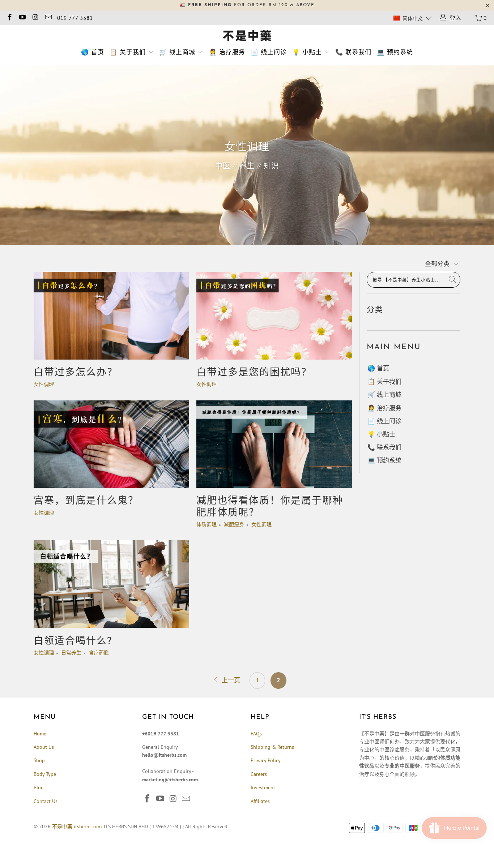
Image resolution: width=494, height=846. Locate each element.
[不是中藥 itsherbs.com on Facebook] (9, 17)
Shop (39, 760)
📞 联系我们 (353, 52)
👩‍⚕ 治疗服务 (227, 52)
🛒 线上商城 (177, 52)
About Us (44, 747)
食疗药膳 (99, 652)
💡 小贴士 (307, 52)
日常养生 (71, 652)
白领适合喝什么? (73, 642)
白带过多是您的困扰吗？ (254, 373)
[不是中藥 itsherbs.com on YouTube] (22, 17)
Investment (263, 787)
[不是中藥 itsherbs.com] (247, 36)
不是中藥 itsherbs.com (77, 826)
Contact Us (46, 801)
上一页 (230, 680)
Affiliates (260, 801)
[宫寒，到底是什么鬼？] (111, 444)
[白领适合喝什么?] (111, 584)
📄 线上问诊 (269, 52)
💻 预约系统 (395, 52)
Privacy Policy (266, 760)
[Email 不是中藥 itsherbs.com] (48, 17)
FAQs (256, 733)
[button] (412, 18)
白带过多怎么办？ (76, 373)
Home (40, 733)
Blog (39, 787)
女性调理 (44, 384)
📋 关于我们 (128, 52)
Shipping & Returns (272, 747)
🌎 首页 (92, 52)
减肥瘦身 (234, 524)
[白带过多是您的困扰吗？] (274, 315)
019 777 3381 (75, 17)
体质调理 (206, 524)
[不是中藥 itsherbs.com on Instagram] (35, 17)
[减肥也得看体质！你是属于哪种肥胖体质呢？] (274, 444)
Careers (259, 774)
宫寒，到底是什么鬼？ (86, 501)
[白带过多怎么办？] (111, 315)
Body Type (45, 774)
